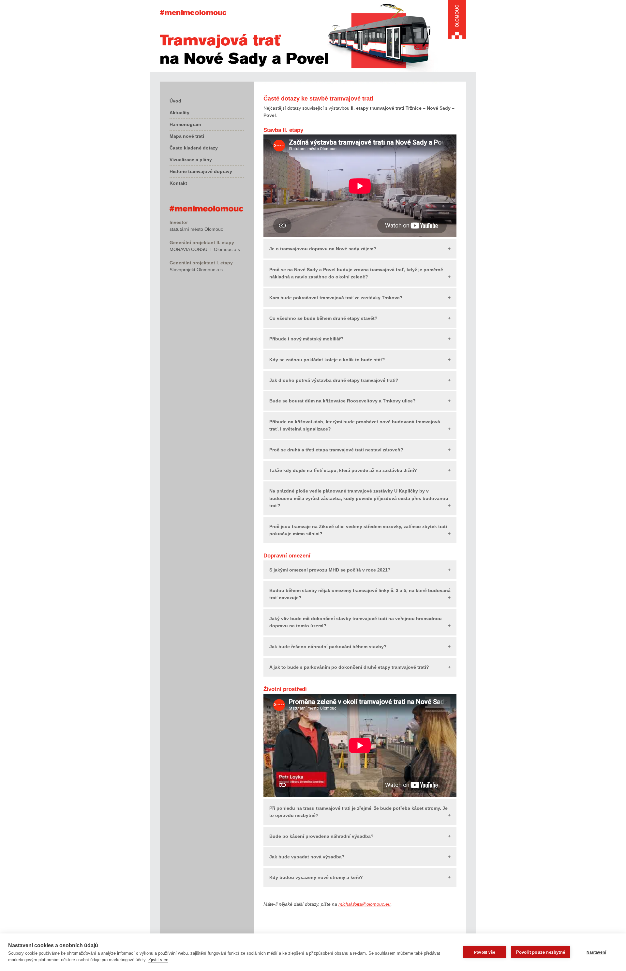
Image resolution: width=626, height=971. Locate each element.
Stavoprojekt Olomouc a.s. (197, 269)
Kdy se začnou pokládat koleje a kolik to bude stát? (327, 359)
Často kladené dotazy (194, 147)
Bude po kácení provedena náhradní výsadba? (321, 836)
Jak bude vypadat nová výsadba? (307, 856)
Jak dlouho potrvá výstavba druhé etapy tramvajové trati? (333, 380)
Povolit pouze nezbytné (540, 952)
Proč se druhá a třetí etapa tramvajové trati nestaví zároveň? (336, 449)
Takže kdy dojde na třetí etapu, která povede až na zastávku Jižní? (343, 470)
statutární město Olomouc (196, 229)
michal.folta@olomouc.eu (364, 904)
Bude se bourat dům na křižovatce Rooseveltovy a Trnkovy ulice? (342, 400)
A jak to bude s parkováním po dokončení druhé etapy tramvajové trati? (349, 667)
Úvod (175, 100)
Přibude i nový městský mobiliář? (306, 338)
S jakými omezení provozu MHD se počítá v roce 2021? (330, 569)
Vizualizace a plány (191, 159)
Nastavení (596, 952)
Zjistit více (158, 959)
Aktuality (179, 112)
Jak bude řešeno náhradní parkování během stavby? (328, 646)
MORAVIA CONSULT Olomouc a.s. (205, 249)
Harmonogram (185, 124)
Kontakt (178, 183)
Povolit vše (484, 952)
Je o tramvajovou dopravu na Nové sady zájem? (322, 248)
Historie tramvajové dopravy (201, 171)
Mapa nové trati (187, 136)
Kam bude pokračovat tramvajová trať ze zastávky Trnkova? (336, 297)
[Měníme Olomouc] (206, 209)
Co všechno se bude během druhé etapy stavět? (323, 318)
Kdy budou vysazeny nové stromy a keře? (316, 877)
